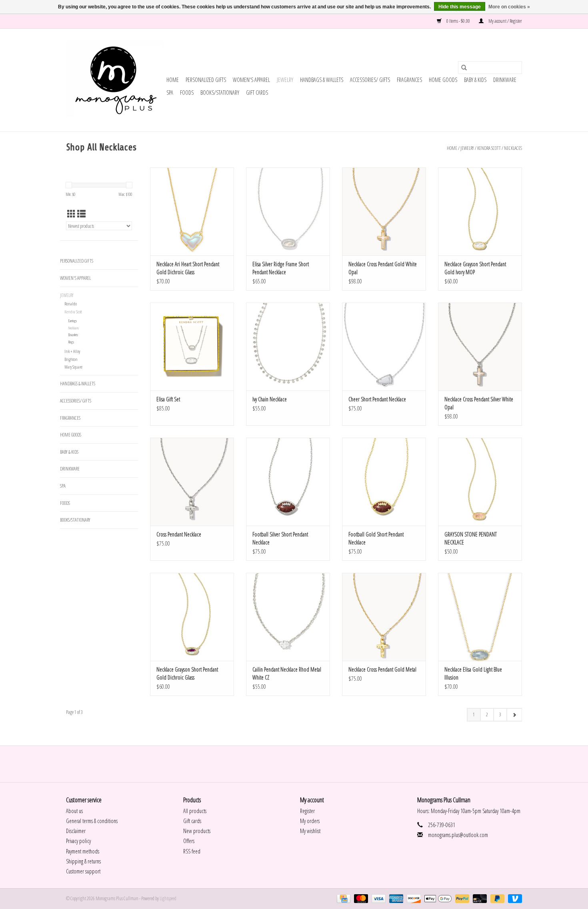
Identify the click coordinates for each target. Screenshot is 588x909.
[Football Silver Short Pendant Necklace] (288, 482)
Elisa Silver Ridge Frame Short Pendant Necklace (280, 268)
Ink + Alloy (72, 351)
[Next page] (514, 714)
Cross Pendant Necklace (178, 534)
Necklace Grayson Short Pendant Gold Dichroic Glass (187, 673)
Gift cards (257, 92)
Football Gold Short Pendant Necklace (376, 538)
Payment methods (82, 851)
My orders (310, 821)
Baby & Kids (475, 80)
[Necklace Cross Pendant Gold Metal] (384, 617)
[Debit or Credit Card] (479, 898)
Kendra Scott (489, 148)
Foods (187, 92)
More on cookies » (509, 7)
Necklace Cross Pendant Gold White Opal (382, 268)
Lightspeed (168, 898)
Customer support (83, 871)
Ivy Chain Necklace (269, 399)
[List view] (81, 213)
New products (196, 831)
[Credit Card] (342, 898)
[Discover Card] (413, 898)
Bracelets (73, 334)
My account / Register (505, 21)
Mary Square (73, 367)
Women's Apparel (251, 80)
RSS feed (191, 851)
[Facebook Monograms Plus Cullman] (287, 764)
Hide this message (459, 7)
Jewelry (285, 80)
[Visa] (377, 898)
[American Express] (395, 898)
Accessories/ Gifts (370, 80)
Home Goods (443, 80)
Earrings (72, 320)
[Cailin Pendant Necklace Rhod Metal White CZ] (288, 617)
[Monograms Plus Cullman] (115, 80)
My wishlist (310, 831)
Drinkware (504, 80)
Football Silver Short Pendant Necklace (280, 538)
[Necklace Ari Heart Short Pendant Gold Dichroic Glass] (192, 211)
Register (307, 811)
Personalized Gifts (206, 80)
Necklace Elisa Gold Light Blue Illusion (473, 673)
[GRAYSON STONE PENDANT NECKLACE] (480, 482)
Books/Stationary (219, 92)
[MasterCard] (360, 898)
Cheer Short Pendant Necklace (377, 399)
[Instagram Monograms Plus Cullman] (301, 764)
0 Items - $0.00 (458, 21)
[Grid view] (71, 213)
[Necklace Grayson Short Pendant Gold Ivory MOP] (480, 211)
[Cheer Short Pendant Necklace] (384, 347)
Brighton (71, 359)
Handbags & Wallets (321, 80)
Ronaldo (70, 304)
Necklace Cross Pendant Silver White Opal (478, 403)
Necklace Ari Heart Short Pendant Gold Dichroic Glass (187, 268)
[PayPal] (461, 898)
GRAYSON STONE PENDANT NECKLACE (470, 538)
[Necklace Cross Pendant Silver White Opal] (480, 347)
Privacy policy (78, 841)
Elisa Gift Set (168, 399)
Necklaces (513, 148)
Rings (71, 342)
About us (74, 811)
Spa (169, 92)
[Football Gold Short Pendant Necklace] (384, 482)
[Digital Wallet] (437, 898)
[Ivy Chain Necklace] (288, 347)
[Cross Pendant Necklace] (192, 482)
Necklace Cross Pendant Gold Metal (382, 669)
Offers (188, 841)
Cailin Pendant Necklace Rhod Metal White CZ (286, 673)
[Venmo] (513, 898)
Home (172, 80)
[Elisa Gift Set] (192, 347)
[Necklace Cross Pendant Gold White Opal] (384, 211)
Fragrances (409, 80)
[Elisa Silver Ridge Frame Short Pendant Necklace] (288, 211)
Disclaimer (76, 831)
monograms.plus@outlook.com (458, 835)
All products (194, 811)
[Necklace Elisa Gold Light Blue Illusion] (480, 617)
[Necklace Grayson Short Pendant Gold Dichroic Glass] (192, 617)
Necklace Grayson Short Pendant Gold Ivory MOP (475, 268)
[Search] (464, 67)
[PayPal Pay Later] (496, 898)
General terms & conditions (92, 821)
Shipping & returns (83, 861)
